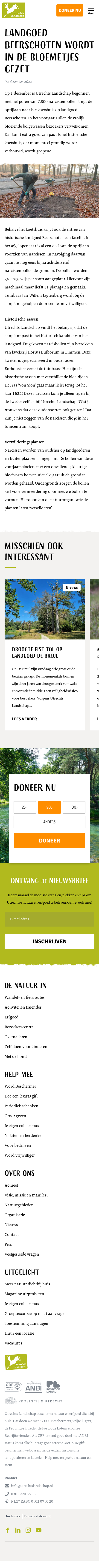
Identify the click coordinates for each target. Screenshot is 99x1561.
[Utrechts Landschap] (13, 10)
